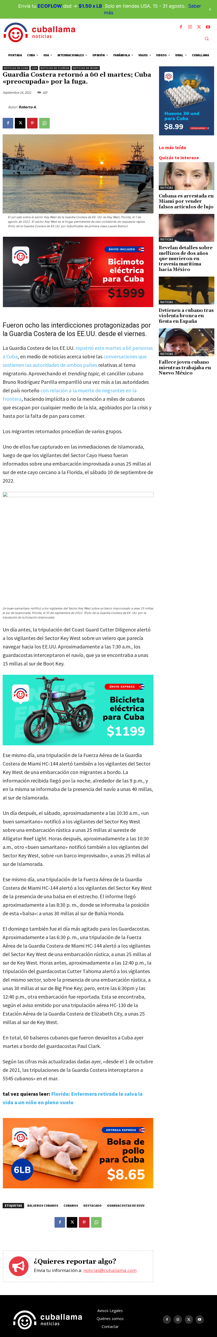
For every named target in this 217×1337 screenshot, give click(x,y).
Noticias (166, 188)
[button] (206, 38)
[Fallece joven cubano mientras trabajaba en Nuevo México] (186, 342)
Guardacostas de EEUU (125, 1205)
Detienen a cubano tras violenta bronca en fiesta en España (186, 316)
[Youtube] (208, 27)
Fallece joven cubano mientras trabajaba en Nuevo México (185, 367)
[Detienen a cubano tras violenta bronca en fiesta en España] (186, 290)
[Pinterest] (32, 123)
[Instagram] (190, 27)
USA (34, 68)
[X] (199, 27)
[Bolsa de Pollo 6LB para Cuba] (78, 1187)
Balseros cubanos (42, 1205)
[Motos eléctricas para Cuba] (78, 305)
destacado (92, 1205)
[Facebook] (181, 27)
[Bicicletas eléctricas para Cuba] (78, 710)
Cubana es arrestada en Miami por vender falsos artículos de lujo (186, 201)
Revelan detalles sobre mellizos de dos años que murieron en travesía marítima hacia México (186, 259)
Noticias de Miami (86, 68)
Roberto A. (28, 107)
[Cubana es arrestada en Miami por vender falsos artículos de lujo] (186, 176)
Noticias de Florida (54, 68)
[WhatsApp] (44, 123)
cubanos (71, 1205)
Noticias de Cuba (16, 68)
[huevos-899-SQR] (186, 134)
